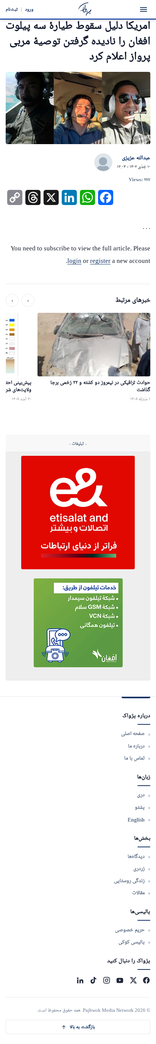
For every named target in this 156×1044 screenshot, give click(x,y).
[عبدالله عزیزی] (103, 163)
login (74, 260)
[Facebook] (146, 980)
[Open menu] (143, 9)
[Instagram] (107, 980)
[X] (133, 980)
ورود (29, 9)
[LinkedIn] (80, 980)
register (100, 260)
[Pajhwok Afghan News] (85, 9)
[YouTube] (120, 980)
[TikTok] (93, 980)
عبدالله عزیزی (136, 158)
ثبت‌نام (12, 9)
